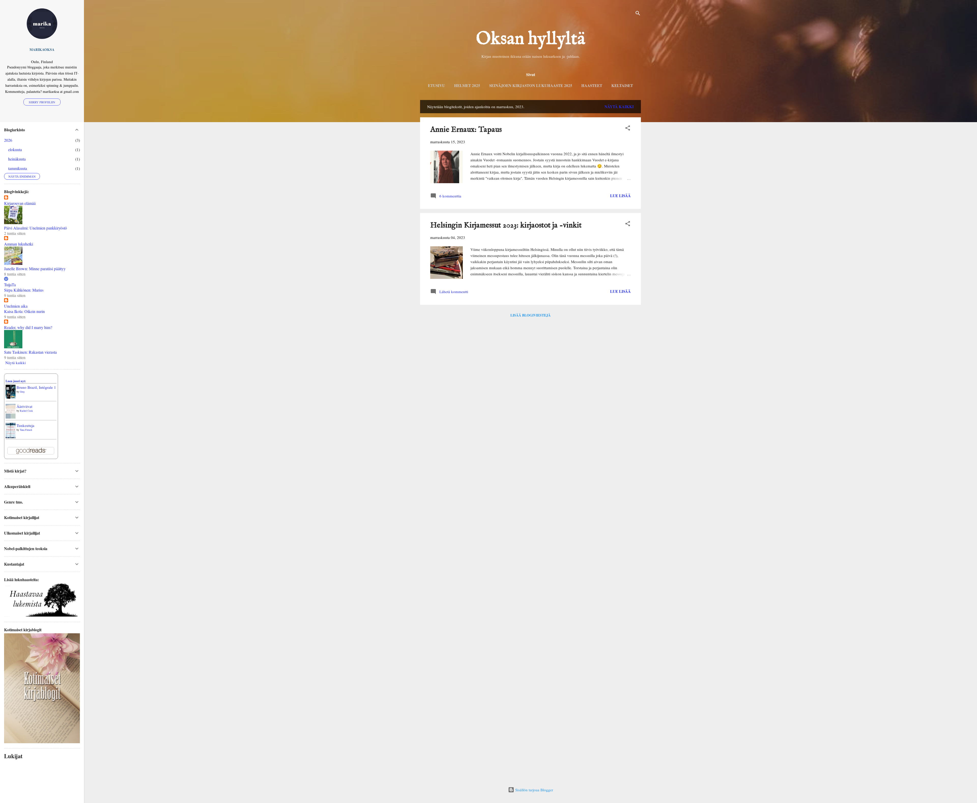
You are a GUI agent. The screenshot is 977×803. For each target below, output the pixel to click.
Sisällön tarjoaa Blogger (533, 789)
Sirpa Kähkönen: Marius (24, 290)
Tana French (26, 430)
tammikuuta (17, 168)
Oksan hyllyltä (530, 39)
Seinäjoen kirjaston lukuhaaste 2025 (530, 85)
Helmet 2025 (467, 85)
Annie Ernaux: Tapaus (466, 130)
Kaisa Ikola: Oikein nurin (24, 311)
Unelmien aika (15, 306)
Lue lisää (620, 195)
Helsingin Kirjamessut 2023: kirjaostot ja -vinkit (506, 225)
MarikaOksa (42, 49)
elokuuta (15, 149)
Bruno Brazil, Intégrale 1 (36, 387)
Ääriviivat (24, 406)
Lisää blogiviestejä (530, 315)
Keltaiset (622, 85)
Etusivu (436, 85)
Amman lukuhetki (18, 244)
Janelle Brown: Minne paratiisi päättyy (35, 268)
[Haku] (638, 14)
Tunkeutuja (25, 425)
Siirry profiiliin (42, 102)
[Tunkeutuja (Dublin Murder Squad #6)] (11, 437)
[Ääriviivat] (11, 417)
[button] (628, 129)
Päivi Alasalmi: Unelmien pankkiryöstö (35, 228)
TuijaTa (10, 284)
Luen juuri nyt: (16, 381)
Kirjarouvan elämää (20, 203)
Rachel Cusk (26, 410)
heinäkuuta (17, 159)
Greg (22, 391)
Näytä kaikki (619, 106)
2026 (8, 140)
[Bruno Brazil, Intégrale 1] (11, 397)
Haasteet (591, 85)
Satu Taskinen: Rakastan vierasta (30, 352)
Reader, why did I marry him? (28, 327)
